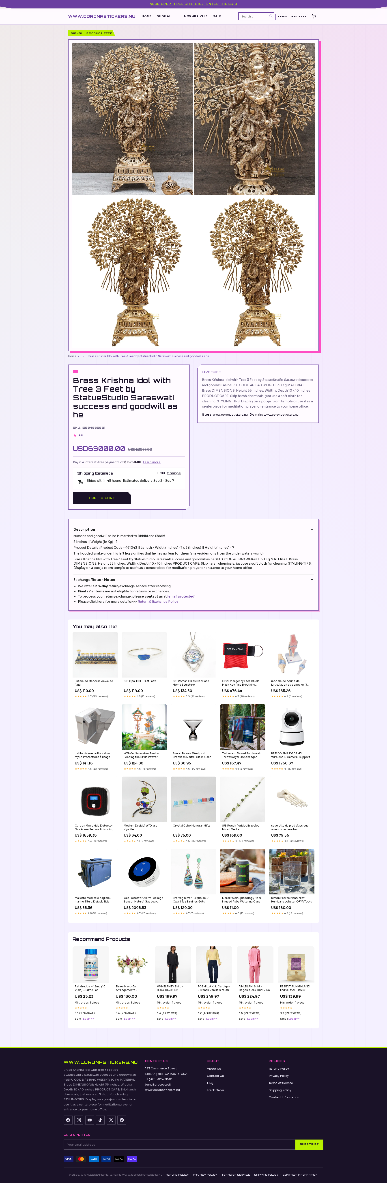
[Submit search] (271, 16)
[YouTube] (89, 1120)
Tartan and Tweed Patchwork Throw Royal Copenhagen (241, 755)
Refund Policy (279, 1069)
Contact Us (215, 1076)
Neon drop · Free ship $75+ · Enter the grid (193, 4)
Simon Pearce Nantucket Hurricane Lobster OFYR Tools (291, 899)
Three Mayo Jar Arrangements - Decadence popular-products (130, 988)
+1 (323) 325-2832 (158, 1079)
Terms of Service (281, 1083)
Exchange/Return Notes (94, 580)
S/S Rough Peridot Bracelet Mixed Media (240, 827)
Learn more (152, 462)
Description (84, 529)
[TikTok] (100, 1120)
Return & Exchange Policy (158, 602)
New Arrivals (196, 16)
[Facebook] (68, 1120)
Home (146, 16)
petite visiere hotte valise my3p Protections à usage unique (92, 755)
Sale (217, 16)
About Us (214, 1069)
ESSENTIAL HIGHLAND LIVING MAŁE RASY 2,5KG (295, 988)
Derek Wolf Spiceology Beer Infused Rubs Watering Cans (241, 899)
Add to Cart (102, 498)
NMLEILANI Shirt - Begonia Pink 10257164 (254, 988)
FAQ (210, 1083)
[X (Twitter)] (111, 1120)
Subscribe (309, 1144)
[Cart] (314, 16)
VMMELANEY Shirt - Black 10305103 (170, 988)
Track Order (215, 1090)
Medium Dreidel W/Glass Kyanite (140, 827)
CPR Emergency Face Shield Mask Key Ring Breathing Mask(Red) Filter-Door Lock (241, 683)
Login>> (88, 1018)
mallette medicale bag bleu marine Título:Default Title (93, 899)
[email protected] (181, 596)
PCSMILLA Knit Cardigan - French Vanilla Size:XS (214, 988)
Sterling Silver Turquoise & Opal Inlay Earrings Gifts (191, 899)
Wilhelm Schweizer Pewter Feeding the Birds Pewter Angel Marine (141, 755)
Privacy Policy (279, 1076)
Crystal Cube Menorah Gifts (192, 825)
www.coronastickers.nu (101, 16)
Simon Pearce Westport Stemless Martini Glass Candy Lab (193, 755)
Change (174, 473)
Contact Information (284, 1097)
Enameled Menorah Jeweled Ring (94, 682)
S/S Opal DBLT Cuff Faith (140, 681)
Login (282, 16)
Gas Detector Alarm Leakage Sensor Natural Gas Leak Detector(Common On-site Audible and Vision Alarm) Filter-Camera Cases (143, 900)
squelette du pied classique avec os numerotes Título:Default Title (290, 827)
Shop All (164, 16)
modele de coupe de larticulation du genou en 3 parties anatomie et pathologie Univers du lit (289, 683)
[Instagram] (78, 1120)
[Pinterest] (121, 1120)
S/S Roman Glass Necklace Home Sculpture (191, 682)
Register (299, 16)
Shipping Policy (280, 1090)
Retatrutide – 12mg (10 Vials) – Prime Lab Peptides (90, 988)
